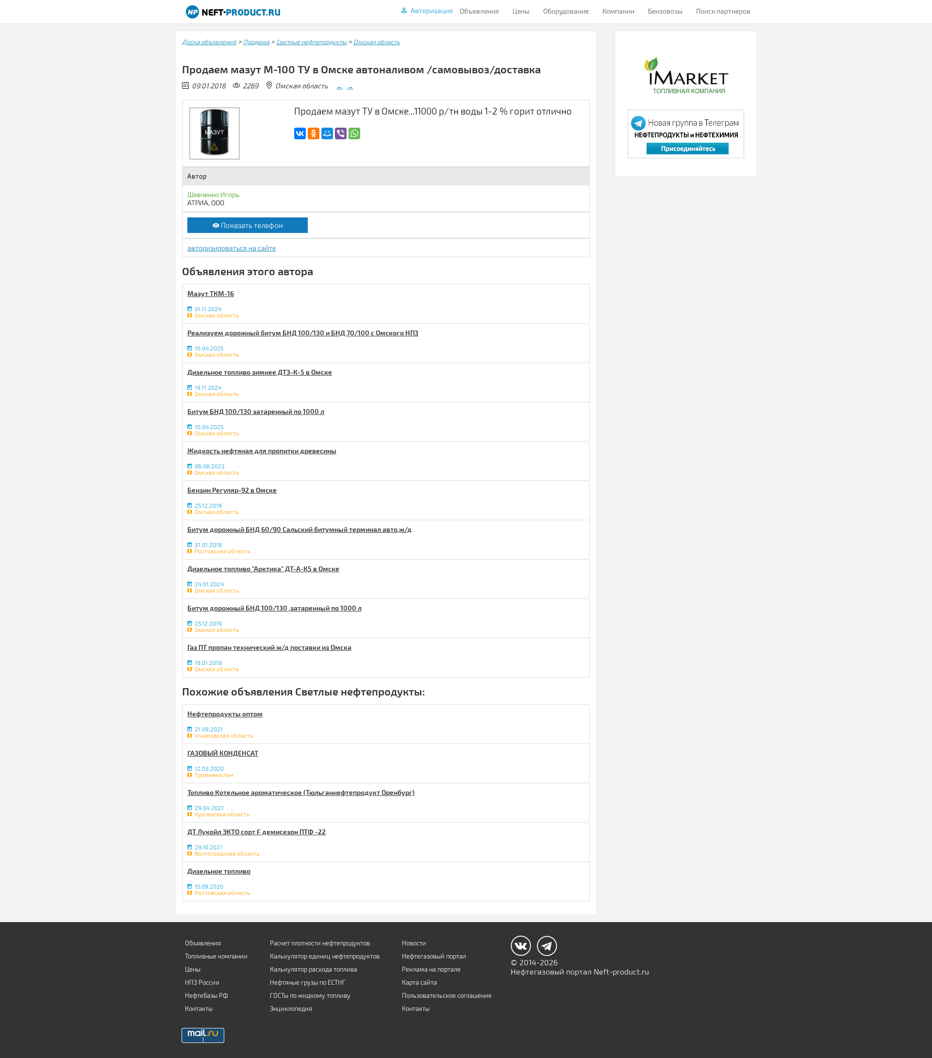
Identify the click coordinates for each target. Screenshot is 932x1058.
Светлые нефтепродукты (311, 42)
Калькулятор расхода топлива (313, 969)
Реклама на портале (431, 969)
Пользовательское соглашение (447, 995)
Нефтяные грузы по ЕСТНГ (308, 982)
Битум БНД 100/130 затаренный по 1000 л (255, 411)
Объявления (479, 11)
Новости (414, 943)
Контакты (199, 1008)
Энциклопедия (291, 1008)
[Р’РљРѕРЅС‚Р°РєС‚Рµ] (300, 133)
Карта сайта (419, 982)
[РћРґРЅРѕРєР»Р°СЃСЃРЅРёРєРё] (313, 133)
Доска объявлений (209, 42)
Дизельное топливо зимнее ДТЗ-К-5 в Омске (259, 372)
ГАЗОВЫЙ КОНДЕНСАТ (222, 753)
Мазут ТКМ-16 (210, 293)
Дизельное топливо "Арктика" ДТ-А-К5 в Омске (263, 568)
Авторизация (432, 10)
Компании (618, 11)
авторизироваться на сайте (231, 248)
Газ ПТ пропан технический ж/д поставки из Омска (269, 647)
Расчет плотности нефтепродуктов (320, 943)
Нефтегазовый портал (434, 956)
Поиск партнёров (723, 11)
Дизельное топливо (218, 871)
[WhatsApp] (354, 133)
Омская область (376, 42)
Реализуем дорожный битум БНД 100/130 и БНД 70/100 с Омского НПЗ (302, 333)
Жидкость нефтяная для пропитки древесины (261, 450)
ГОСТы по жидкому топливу (310, 995)
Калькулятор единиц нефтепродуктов (325, 956)
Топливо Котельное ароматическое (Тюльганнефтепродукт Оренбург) (301, 792)
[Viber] (341, 133)
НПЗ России (202, 982)
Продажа (256, 42)
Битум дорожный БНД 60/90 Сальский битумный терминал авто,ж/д (299, 529)
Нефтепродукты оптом (225, 714)
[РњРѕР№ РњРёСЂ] (327, 133)
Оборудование (566, 11)
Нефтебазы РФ (206, 995)
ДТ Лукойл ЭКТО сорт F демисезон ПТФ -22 (256, 831)
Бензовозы (665, 11)
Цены (521, 11)
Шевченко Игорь (213, 194)
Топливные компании (216, 956)
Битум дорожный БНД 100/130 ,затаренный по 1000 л (274, 608)
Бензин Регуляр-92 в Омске (232, 490)
